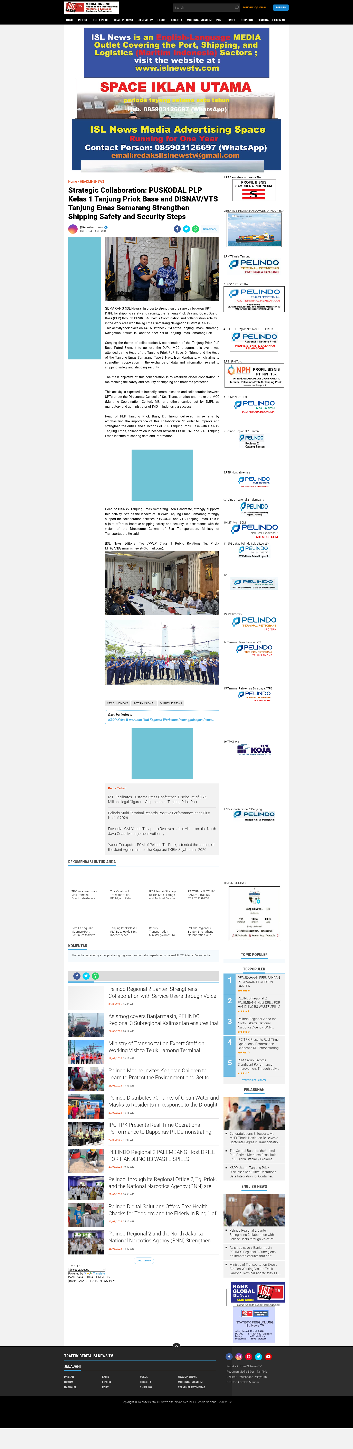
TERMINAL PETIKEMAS (271, 20)
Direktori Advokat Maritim (243, 1382)
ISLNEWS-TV (145, 20)
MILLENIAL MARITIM (199, 20)
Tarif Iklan (263, 1371)
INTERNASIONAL (144, 703)
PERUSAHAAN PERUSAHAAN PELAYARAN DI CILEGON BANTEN (259, 982)
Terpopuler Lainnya (254, 1080)
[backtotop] (176, 1347)
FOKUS (144, 1376)
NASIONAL (70, 1387)
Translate (99, 1273)
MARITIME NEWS (171, 703)
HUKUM (68, 1382)
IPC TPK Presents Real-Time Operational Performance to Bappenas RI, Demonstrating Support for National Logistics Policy (159, 1132)
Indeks (82, 20)
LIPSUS (162, 20)
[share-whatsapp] (195, 229)
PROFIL (232, 20)
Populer (281, 7)
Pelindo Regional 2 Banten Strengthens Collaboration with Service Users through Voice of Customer (162, 996)
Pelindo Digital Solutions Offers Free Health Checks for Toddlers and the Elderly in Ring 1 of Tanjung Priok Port (162, 1213)
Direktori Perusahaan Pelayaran (247, 1377)
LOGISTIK (176, 20)
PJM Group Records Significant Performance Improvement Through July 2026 (257, 1064)
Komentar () (210, 228)
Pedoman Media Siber (240, 1371)
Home (69, 20)
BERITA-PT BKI (100, 20)
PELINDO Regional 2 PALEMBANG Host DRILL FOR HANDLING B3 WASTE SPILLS (161, 1155)
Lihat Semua (144, 1260)
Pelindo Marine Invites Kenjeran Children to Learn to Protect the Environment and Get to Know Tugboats (158, 1077)
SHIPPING (247, 20)
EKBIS (105, 1376)
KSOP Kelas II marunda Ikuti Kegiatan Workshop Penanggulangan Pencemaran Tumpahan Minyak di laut (162, 720)
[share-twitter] (186, 229)
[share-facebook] (177, 229)
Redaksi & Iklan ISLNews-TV (244, 1366)
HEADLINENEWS (123, 20)
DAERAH (69, 1376)
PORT (219, 20)
